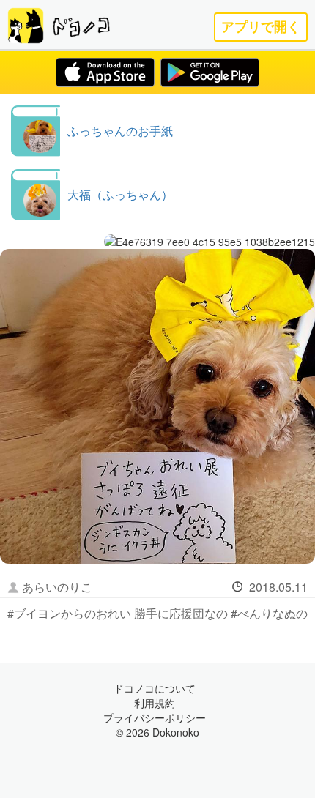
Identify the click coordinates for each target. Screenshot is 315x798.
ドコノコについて (155, 688)
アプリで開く (260, 27)
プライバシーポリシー (154, 717)
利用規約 (154, 703)
